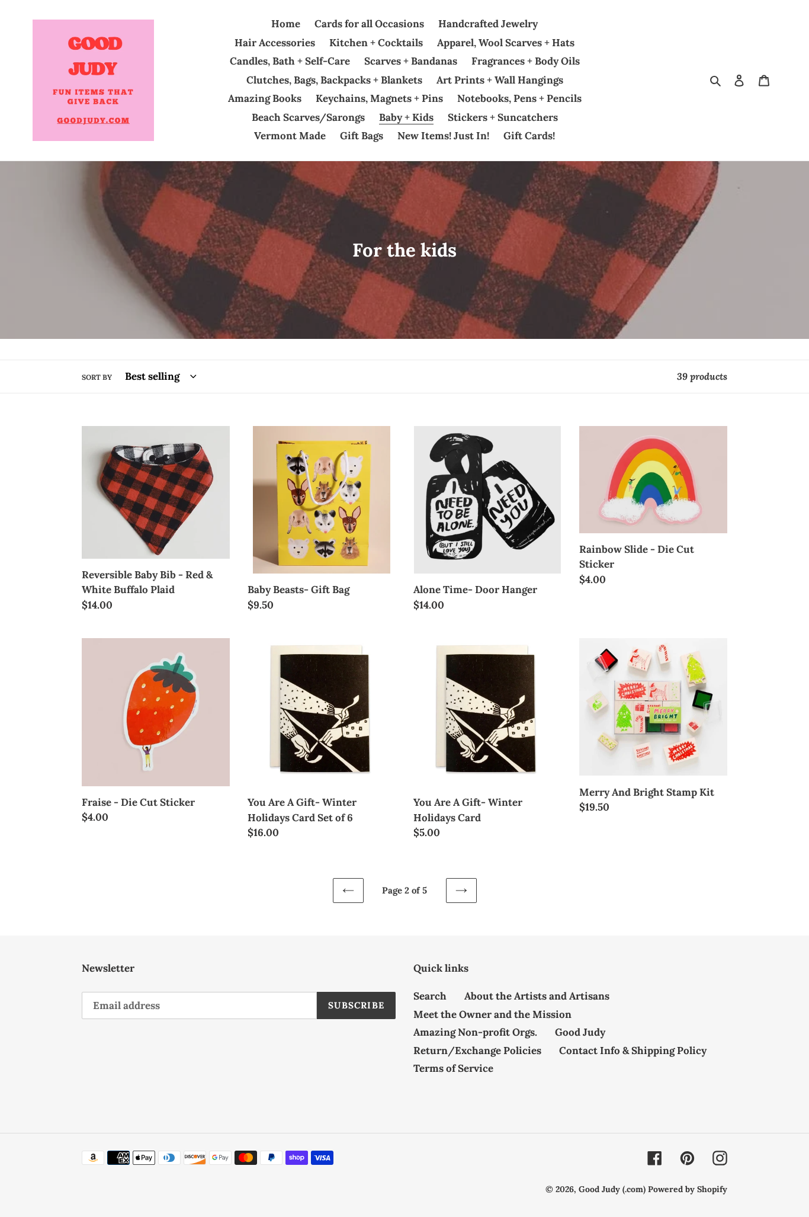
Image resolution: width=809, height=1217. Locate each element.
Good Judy (580, 1032)
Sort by (97, 377)
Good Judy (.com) (612, 1189)
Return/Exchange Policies (477, 1050)
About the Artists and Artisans (536, 996)
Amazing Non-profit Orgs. (475, 1032)
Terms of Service (453, 1068)
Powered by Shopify (687, 1189)
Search (430, 996)
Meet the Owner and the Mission (492, 1014)
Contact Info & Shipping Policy (633, 1050)
